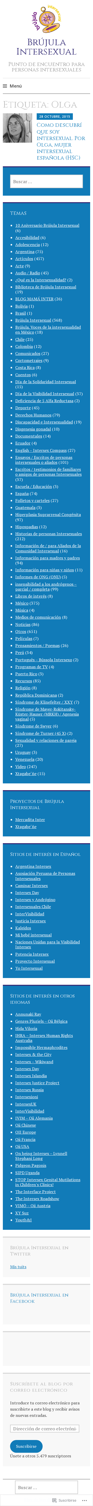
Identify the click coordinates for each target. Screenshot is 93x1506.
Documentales (28, 436)
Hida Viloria (26, 1028)
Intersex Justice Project (37, 1083)
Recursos (23, 681)
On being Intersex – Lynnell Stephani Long (41, 1156)
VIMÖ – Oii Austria (32, 1205)
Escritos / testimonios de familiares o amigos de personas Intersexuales (48, 471)
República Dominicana (36, 695)
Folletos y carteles (32, 500)
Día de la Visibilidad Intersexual (44, 394)
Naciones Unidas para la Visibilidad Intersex (47, 944)
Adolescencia (27, 244)
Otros (20, 631)
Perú (19, 652)
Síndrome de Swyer (33, 726)
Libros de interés (31, 596)
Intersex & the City (33, 1054)
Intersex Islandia (31, 1076)
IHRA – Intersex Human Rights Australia (44, 1038)
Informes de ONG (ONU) (38, 577)
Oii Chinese (25, 1125)
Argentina (24, 251)
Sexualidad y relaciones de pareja (45, 740)
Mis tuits (18, 1267)
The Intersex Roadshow (37, 1198)
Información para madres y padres (47, 558)
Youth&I (23, 1220)
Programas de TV (31, 667)
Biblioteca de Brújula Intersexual (45, 287)
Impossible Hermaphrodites (41, 1047)
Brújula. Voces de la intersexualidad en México (48, 329)
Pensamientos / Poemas (37, 645)
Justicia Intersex (30, 921)
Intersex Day (27, 892)
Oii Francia (25, 1139)
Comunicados (27, 353)
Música (21, 610)
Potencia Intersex (32, 954)
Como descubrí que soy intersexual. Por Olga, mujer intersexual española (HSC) (61, 142)
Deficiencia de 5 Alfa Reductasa (44, 401)
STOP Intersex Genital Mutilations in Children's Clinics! (47, 1182)
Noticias (22, 624)
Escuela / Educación (33, 486)
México (21, 603)
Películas (23, 638)
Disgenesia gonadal (33, 429)
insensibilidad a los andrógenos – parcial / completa (46, 586)
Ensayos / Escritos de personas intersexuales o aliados (43, 459)
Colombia (24, 346)
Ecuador (22, 443)
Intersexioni (26, 1097)
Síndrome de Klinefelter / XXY (44, 702)
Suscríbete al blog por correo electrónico (41, 1387)
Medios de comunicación (38, 617)
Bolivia (21, 306)
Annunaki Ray (28, 1014)
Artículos (24, 258)
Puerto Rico (26, 674)
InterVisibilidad (29, 914)
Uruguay (23, 752)
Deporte (23, 408)
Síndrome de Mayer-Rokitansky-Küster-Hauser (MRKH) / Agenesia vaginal (47, 714)
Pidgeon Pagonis (30, 1165)
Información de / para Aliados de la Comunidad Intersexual (48, 548)
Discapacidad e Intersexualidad (44, 422)
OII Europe (25, 1132)
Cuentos (23, 375)
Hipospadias (26, 527)
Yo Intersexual (29, 968)
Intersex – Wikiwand (34, 1062)
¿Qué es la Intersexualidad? (40, 280)
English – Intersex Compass (41, 450)
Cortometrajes (28, 360)
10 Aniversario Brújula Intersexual (47, 225)
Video (20, 766)
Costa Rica (25, 367)
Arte (19, 266)
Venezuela (24, 759)
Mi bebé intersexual (33, 935)
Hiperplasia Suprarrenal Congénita (48, 514)
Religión (22, 688)
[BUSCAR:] (46, 181)
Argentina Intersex (33, 866)
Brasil (20, 313)
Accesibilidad (27, 237)
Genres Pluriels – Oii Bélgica (41, 1021)
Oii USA (22, 1146)
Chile (20, 339)
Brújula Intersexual (46, 47)
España (22, 493)
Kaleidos (23, 928)
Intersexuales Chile (33, 906)
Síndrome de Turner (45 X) (40, 733)
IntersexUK (25, 1104)
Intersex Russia (29, 1090)
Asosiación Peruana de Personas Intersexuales (45, 875)
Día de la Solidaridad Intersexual (45, 382)
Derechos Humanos (33, 415)
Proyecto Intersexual (35, 961)
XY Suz (22, 1213)
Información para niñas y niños (44, 570)
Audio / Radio (27, 273)
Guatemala (25, 507)
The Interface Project (35, 1191)
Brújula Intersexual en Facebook (39, 1298)
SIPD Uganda (27, 1172)
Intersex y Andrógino (35, 899)
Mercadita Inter (30, 819)
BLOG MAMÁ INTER (34, 299)
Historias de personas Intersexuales (48, 534)
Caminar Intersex (31, 885)
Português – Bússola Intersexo (43, 660)
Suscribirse (26, 1446)
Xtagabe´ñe (25, 773)
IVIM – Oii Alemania (34, 1118)
